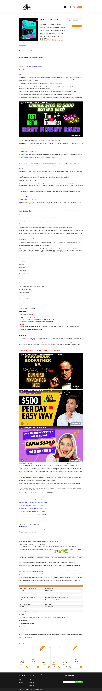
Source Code (50, 12)
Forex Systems (44, 12)
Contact (70, 12)
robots (55, 40)
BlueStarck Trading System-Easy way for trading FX (34, 658)
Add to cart (77, 25)
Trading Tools (29, 12)
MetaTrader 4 (25, 15)
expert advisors (46, 40)
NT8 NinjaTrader (58, 12)
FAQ (30, 677)
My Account (21, 677)
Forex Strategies (37, 12)
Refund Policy (31, 685)
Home (20, 15)
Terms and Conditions (33, 683)
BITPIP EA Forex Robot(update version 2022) (56, 658)
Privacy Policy (31, 682)
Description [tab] (22, 46)
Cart (20, 679)
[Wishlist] (74, 6)
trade (59, 40)
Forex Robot (45, 39)
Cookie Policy (31, 680)
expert (43, 40)
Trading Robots (23, 12)
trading (62, 40)
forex (49, 40)
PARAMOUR (52, 40)
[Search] (65, 7)
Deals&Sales (21, 682)
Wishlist (20, 680)
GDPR (30, 679)
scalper (57, 40)
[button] (37, 18)
